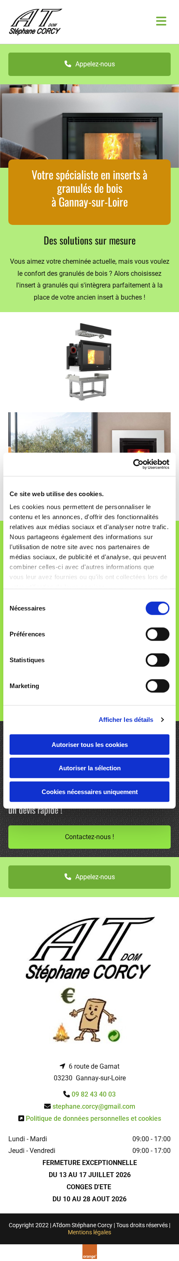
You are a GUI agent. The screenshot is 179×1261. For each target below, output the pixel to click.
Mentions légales (89, 1232)
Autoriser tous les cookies (90, 744)
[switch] (157, 634)
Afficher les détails (126, 719)
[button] (89, 64)
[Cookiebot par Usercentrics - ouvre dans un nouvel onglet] (133, 464)
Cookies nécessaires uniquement (90, 791)
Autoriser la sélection (90, 768)
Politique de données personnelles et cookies (93, 1118)
